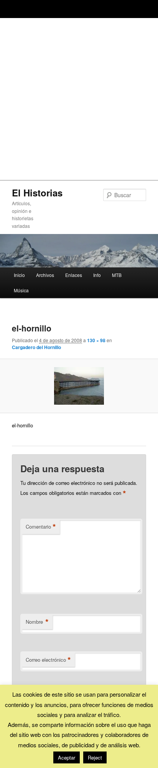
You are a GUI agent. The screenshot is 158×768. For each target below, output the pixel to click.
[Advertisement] (79, 97)
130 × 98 (96, 340)
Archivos (45, 275)
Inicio (19, 275)
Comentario (41, 527)
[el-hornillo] (79, 386)
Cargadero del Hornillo (36, 347)
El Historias (37, 192)
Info (97, 275)
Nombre (37, 622)
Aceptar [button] (66, 757)
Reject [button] (95, 757)
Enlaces (73, 275)
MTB (117, 275)
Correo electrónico (48, 660)
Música (21, 290)
